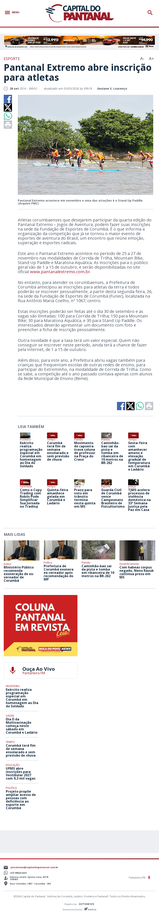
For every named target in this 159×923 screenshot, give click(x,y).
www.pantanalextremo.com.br (60, 271)
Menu (15, 12)
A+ (151, 58)
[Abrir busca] (150, 12)
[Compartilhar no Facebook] (8, 99)
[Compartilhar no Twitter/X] (8, 107)
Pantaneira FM (137, 877)
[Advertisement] (118, 621)
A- (142, 58)
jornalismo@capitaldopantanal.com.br (34, 867)
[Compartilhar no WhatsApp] (8, 116)
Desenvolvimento (73, 909)
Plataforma (70, 904)
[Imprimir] (8, 124)
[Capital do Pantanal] (79, 13)
